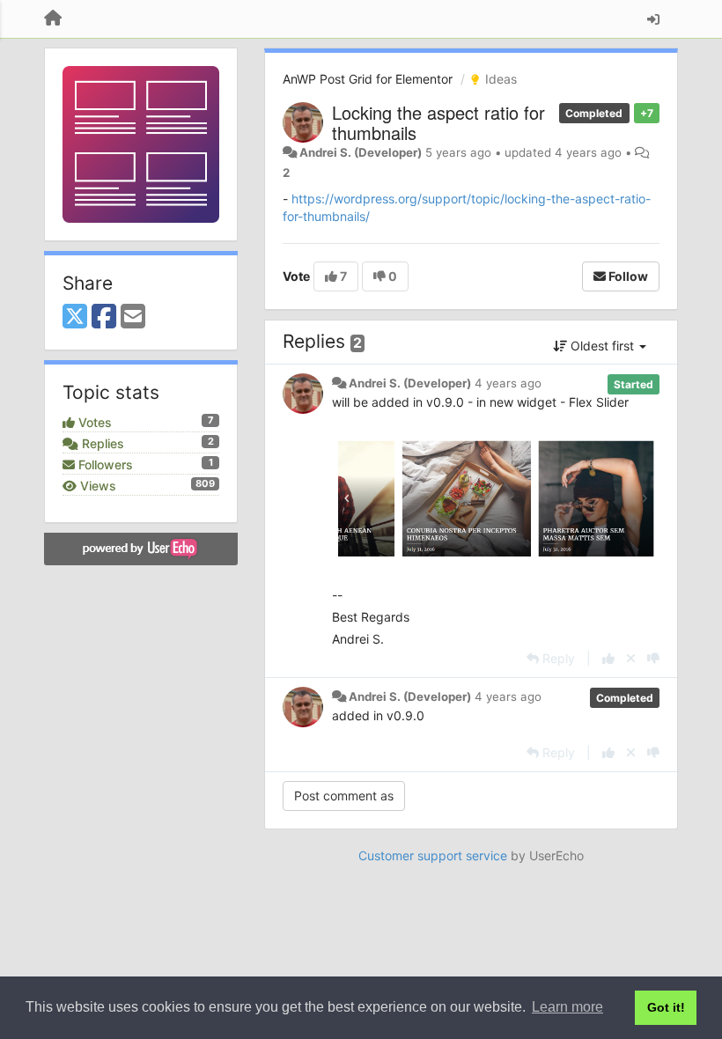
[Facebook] (104, 317)
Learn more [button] (567, 1006)
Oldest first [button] (602, 345)
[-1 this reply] (653, 658)
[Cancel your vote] (631, 658)
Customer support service (432, 855)
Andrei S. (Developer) (360, 152)
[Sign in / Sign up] (653, 19)
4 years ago (508, 383)
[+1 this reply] (608, 658)
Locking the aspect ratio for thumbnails (438, 122)
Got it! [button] (666, 1007)
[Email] (133, 317)
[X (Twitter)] (75, 317)
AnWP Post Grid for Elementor (368, 78)
